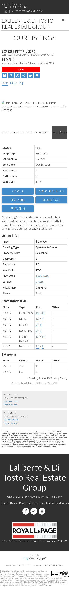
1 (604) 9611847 (10, 401)
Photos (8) (18, 191)
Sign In (6, 3)
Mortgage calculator (51, 200)
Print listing (18, 208)
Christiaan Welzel (24, 565)
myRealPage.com (34, 558)
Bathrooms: (9, 354)
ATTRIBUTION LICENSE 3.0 (52, 565)
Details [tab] (5, 83)
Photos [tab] (13, 83)
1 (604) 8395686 (10, 419)
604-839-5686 (19, 7)
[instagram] (43, 511)
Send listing (17, 200)
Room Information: (14, 301)
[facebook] (26, 511)
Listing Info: (10, 235)
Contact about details (51, 191)
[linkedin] (34, 511)
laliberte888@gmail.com (26, 11)
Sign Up (18, 3)
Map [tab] (21, 83)
